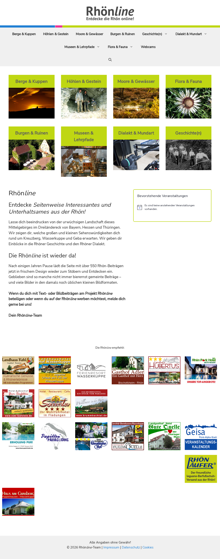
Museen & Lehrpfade (79, 47)
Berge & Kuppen (24, 34)
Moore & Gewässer (89, 34)
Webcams (148, 47)
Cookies (147, 547)
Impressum (111, 547)
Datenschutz (131, 547)
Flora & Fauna (118, 47)
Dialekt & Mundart (189, 34)
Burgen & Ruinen (122, 34)
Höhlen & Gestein (56, 34)
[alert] (172, 207)
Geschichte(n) (152, 34)
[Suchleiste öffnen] (110, 59)
